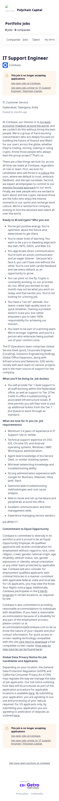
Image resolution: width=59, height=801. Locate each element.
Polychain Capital (29, 10)
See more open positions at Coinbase (29, 763)
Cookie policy (37, 793)
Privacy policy (22, 793)
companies (13, 39)
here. (17, 715)
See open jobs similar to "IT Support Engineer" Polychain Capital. (31, 89)
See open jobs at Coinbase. (26, 83)
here (31, 693)
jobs (25, 39)
